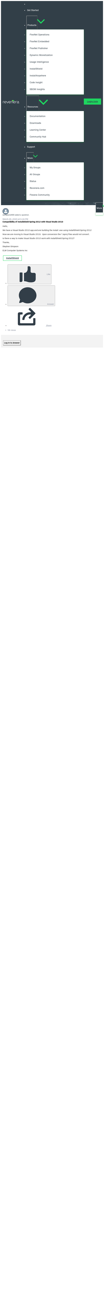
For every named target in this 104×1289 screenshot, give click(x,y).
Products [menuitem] (31, 25)
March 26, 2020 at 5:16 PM (15, 219)
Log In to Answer (12, 343)
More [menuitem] (30, 158)
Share (48, 325)
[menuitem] (55, 10)
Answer (50, 304)
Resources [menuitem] (32, 106)
